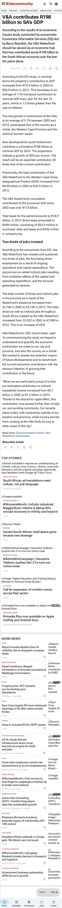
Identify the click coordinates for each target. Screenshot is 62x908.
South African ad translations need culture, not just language (26, 482)
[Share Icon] (44, 656)
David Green (23, 435)
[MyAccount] (56, 4)
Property (13, 11)
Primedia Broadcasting (12, 625)
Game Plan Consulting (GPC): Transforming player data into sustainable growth (19, 801)
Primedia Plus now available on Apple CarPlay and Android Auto (28, 618)
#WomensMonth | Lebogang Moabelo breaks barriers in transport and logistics (24, 856)
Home (4, 11)
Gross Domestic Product (30, 432)
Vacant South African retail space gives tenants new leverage (29, 533)
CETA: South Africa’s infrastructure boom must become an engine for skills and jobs (18, 744)
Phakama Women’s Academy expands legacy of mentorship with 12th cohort (23, 820)
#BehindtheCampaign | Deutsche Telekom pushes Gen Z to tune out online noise (26, 562)
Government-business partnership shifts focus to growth (22, 874)
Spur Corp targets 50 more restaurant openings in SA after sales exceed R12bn (24, 708)
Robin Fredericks (8, 863)
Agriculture (46, 11)
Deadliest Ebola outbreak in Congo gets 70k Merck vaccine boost (23, 838)
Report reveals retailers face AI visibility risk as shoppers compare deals (23, 650)
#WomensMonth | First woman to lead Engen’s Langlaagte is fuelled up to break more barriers (24, 782)
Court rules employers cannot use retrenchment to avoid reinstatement (24, 764)
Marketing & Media (29, 11)
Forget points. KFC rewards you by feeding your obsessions (18, 689)
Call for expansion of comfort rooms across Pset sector (27, 591)
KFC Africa (6, 696)
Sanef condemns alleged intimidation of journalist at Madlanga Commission (24, 669)
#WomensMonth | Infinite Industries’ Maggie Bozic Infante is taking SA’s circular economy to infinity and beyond (30, 507)
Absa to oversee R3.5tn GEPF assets (24, 724)
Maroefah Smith (8, 789)
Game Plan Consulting (11, 808)
